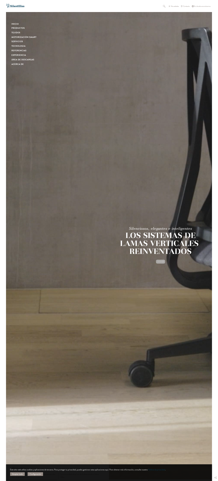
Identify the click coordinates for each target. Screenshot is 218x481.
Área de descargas (22, 59)
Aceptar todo (17, 474)
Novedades (175, 6)
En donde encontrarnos (202, 6)
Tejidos (15, 32)
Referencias (18, 50)
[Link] (160, 261)
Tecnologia (18, 45)
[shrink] (57, 252)
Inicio (15, 23)
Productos (18, 28)
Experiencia (18, 55)
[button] (215, 461)
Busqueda (165, 6)
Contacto (186, 6)
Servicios (17, 41)
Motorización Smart (23, 37)
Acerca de (17, 64)
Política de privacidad (156, 469)
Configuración (35, 474)
